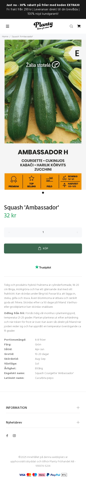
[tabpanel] (43, 115)
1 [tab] (43, 193)
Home (5, 37)
